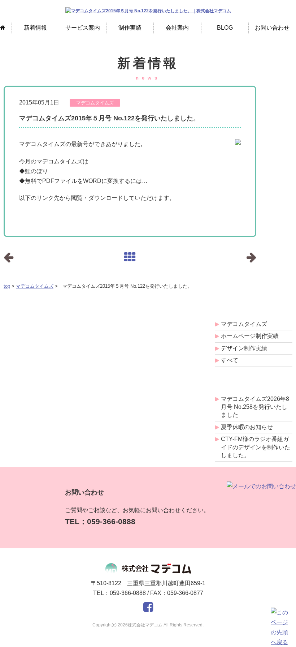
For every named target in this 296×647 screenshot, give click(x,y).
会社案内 (177, 28)
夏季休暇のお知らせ (247, 427)
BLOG (225, 28)
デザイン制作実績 (244, 348)
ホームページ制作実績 (250, 336)
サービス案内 (82, 28)
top (7, 286)
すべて (229, 360)
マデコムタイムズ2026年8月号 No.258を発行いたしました (255, 407)
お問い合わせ (272, 28)
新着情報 (35, 28)
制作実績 (130, 28)
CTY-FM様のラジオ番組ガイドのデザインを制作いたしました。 (255, 447)
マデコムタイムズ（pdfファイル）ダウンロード (64, 212)
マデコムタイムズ (34, 286)
